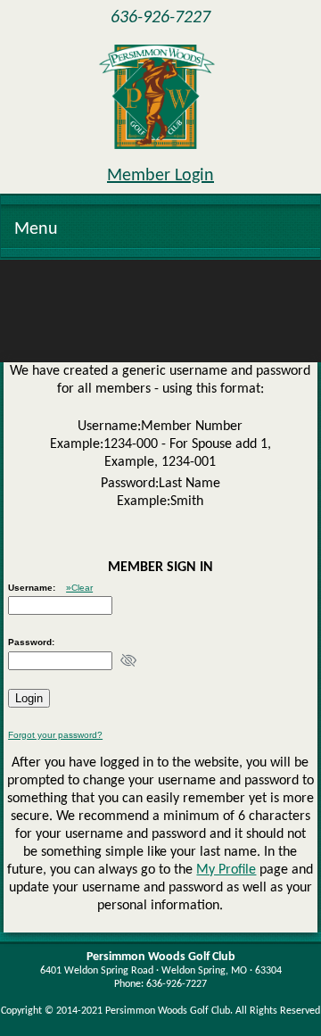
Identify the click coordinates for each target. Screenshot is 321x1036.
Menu (36, 229)
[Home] (157, 97)
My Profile (226, 870)
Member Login (160, 176)
